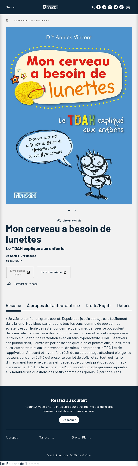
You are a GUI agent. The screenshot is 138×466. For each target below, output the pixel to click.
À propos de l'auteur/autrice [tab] (53, 305)
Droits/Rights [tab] (98, 305)
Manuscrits (46, 437)
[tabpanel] (69, 345)
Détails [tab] (123, 305)
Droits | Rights (81, 437)
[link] (20, 272)
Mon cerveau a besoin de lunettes (31, 20)
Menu (9, 7)
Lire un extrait (72, 220)
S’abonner (69, 419)
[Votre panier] (128, 7)
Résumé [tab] (13, 305)
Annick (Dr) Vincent (23, 255)
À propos (12, 437)
